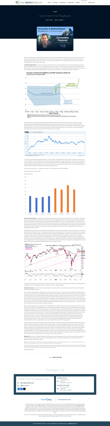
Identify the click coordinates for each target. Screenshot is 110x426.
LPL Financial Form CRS (64, 399)
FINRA (39, 405)
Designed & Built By (63, 423)
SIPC (44, 405)
